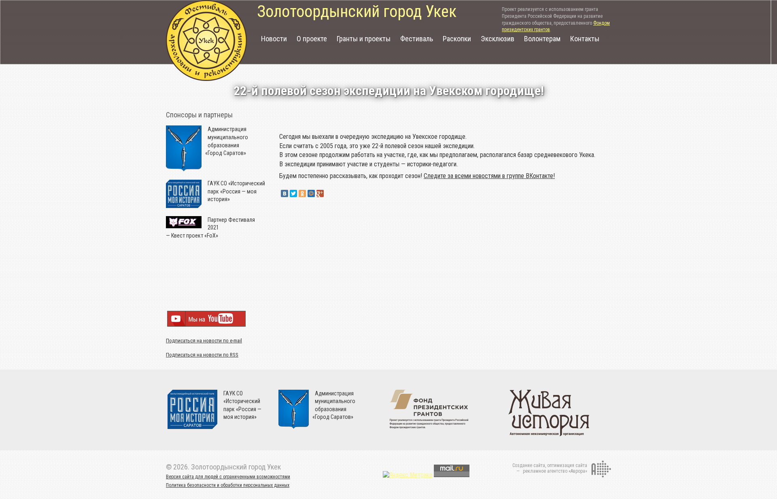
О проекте (312, 38)
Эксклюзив (497, 38)
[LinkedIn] (329, 193)
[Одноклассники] (302, 193)
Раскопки (457, 38)
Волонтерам (542, 38)
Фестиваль (416, 38)
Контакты (584, 38)
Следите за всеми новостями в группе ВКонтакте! (489, 176)
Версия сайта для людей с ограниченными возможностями (228, 477)
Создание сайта (528, 465)
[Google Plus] (320, 193)
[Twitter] (293, 193)
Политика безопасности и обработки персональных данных (227, 485)
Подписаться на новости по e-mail (204, 341)
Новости (274, 38)
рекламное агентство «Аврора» (555, 471)
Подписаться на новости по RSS (202, 355)
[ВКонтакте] (284, 193)
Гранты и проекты (364, 38)
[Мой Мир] (311, 193)
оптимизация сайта (567, 465)
